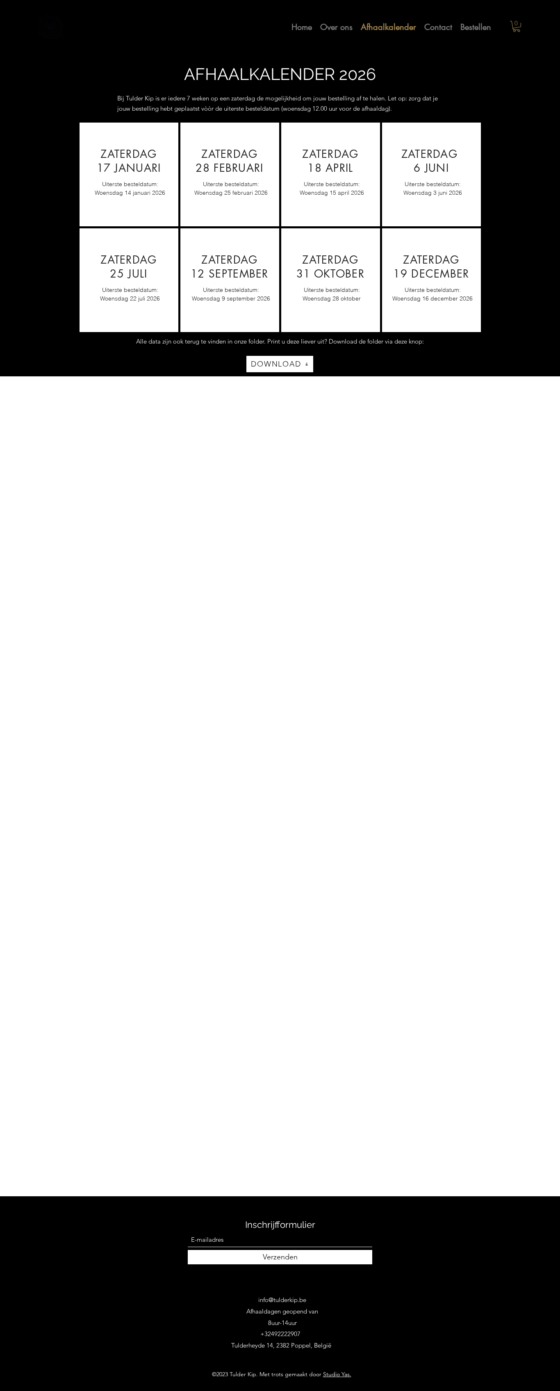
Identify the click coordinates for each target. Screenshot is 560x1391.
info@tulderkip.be (282, 1300)
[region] (129, 174)
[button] (516, 26)
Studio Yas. (337, 1374)
